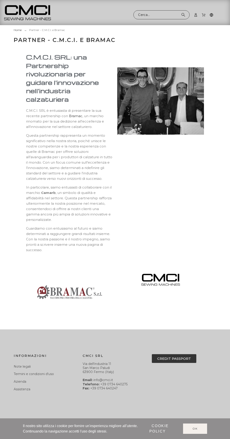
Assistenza (22, 389)
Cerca (184, 14)
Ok (195, 428)
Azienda (20, 382)
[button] (174, 358)
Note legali (22, 366)
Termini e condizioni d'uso (34, 374)
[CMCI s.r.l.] (27, 13)
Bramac (75, 116)
